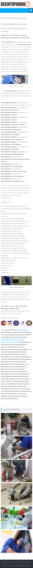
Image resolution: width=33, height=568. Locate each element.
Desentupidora (5, 253)
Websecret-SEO (7, 562)
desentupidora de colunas (9, 342)
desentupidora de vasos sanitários (12, 339)
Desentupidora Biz (23, 565)
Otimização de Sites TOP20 (22, 562)
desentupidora (6, 185)
